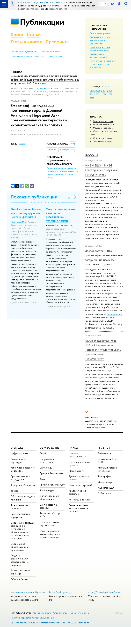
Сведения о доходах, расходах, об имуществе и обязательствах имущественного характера (22, 530)
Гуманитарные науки (103, 120)
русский (23, 144)
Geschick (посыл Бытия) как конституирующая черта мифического (26, 213)
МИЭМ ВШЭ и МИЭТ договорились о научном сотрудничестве (101, 169)
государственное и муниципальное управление (100, 40)
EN (105, 4)
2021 (98, 94)
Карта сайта (83, 622)
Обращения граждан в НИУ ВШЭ (23, 498)
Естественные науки (103, 124)
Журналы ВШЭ (106, 487)
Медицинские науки (103, 127)
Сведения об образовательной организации (20, 546)
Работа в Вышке (19, 579)
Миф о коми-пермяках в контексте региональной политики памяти (61, 214)
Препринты (57, 42)
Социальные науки (102, 138)
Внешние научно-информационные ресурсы (78, 508)
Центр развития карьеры (48, 506)
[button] (28, 202)
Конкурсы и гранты (79, 499)
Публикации (42, 22)
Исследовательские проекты (80, 463)
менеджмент (109, 60)
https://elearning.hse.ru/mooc (104, 592)
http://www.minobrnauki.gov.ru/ (28, 592)
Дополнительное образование (49, 497)
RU (101, 4)
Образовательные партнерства (50, 523)
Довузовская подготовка (47, 460)
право (93, 64)
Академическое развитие (77, 492)
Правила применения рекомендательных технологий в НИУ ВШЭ (43, 622)
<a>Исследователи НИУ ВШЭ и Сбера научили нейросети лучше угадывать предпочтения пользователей (103, 349)
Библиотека (104, 453)
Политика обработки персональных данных (32, 617)
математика (96, 60)
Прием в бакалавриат (51, 473)
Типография (104, 476)
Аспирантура (47, 490)
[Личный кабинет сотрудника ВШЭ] (119, 4)
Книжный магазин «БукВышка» (107, 469)
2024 (103, 90)
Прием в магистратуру (52, 484)
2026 (92, 90)
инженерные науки (99, 50)
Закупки (15, 490)
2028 (104, 86)
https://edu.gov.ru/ (59, 592)
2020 (104, 94)
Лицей (43, 453)
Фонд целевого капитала (19, 507)
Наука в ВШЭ (56, 56)
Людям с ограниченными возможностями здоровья (19, 560)
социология (103, 64)
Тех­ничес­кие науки (102, 141)
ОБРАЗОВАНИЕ (49, 447)
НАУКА (73, 447)
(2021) (62, 173)
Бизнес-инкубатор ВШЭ (50, 515)
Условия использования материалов (71, 612)
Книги (17, 34)
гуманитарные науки (100, 46)
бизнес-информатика (101, 33)
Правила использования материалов (28, 56)
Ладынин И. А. (46, 88)
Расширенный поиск (50, 51)
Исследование (114, 313)
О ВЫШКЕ (17, 447)
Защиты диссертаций (80, 485)
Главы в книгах (26, 42)
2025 (98, 90)
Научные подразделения (77, 455)
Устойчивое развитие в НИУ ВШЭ (23, 469)
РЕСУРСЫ (104, 447)
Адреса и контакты (42, 612)
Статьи (34, 34)
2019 (109, 94)
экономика (95, 67)
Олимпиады (46, 467)
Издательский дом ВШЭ (108, 460)
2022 (92, 94)
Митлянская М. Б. (18, 222)
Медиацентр (105, 482)
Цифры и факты (19, 453)
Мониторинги (76, 470)
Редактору (119, 612)
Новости (91, 154)
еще (92, 97)
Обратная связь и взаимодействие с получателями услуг (51, 534)
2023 (109, 90)
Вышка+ (44, 479)
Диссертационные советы (79, 478)
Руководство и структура (19, 460)
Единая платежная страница (21, 572)
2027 (109, 86)
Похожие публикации (34, 197)
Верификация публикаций (24, 51)
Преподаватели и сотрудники (20, 478)
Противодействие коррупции (21, 515)
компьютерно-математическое (98, 55)
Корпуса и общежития (23, 485)
